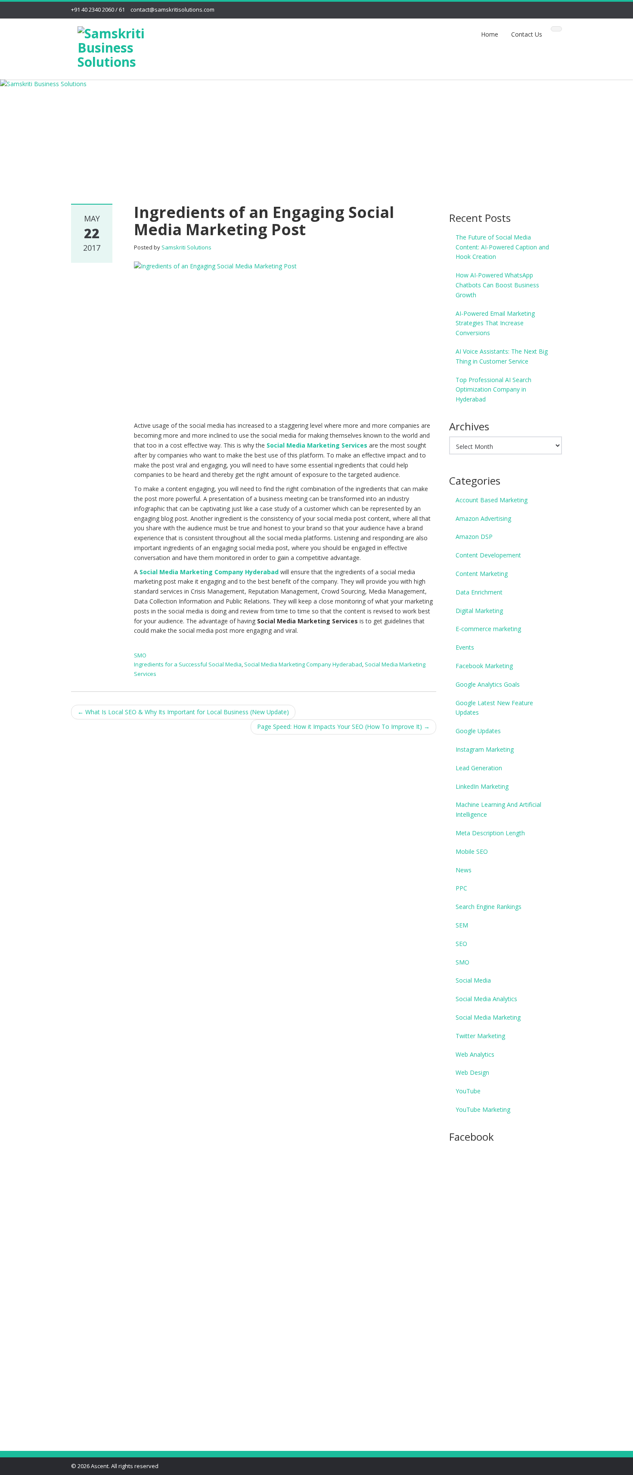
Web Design (472, 1072)
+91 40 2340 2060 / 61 (98, 9)
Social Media (473, 980)
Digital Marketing (479, 611)
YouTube (468, 1091)
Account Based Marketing (492, 500)
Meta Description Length (490, 833)
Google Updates (478, 731)
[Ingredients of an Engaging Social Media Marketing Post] (285, 336)
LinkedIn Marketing (482, 786)
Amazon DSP (474, 536)
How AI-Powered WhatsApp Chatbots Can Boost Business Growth (497, 285)
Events (465, 647)
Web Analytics (475, 1054)
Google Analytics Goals (488, 684)
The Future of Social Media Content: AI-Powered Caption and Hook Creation (502, 247)
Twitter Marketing (480, 1036)
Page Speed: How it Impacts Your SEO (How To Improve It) (343, 726)
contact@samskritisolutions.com (172, 9)
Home (489, 34)
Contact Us (526, 34)
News (464, 870)
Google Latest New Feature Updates (494, 708)
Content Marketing (482, 573)
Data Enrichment (479, 592)
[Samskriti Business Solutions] (128, 46)
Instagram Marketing (485, 749)
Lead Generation (479, 768)
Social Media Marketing (488, 1017)
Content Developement (488, 555)
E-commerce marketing (488, 629)
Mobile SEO (472, 851)
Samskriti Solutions (186, 247)
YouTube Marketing (483, 1109)
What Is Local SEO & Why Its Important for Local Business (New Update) (183, 712)
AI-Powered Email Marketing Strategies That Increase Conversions (495, 323)
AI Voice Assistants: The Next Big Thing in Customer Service (502, 356)
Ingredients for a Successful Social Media (188, 664)
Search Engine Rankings (488, 906)
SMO (140, 655)
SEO (461, 944)
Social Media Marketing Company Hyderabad (209, 572)
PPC (461, 888)
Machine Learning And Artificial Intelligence (498, 809)
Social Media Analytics (486, 999)
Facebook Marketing (484, 666)
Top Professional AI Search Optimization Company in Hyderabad (493, 390)
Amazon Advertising (483, 518)
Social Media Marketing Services (317, 445)
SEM (462, 925)
